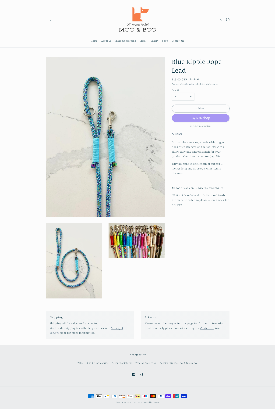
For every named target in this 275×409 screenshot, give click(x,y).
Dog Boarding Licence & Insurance (178, 363)
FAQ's (80, 363)
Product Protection (145, 363)
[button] (49, 19)
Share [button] (179, 133)
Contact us (207, 328)
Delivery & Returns (175, 323)
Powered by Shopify (151, 402)
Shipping (189, 84)
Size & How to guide (98, 363)
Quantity (176, 90)
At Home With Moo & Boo (132, 402)
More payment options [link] (201, 126)
